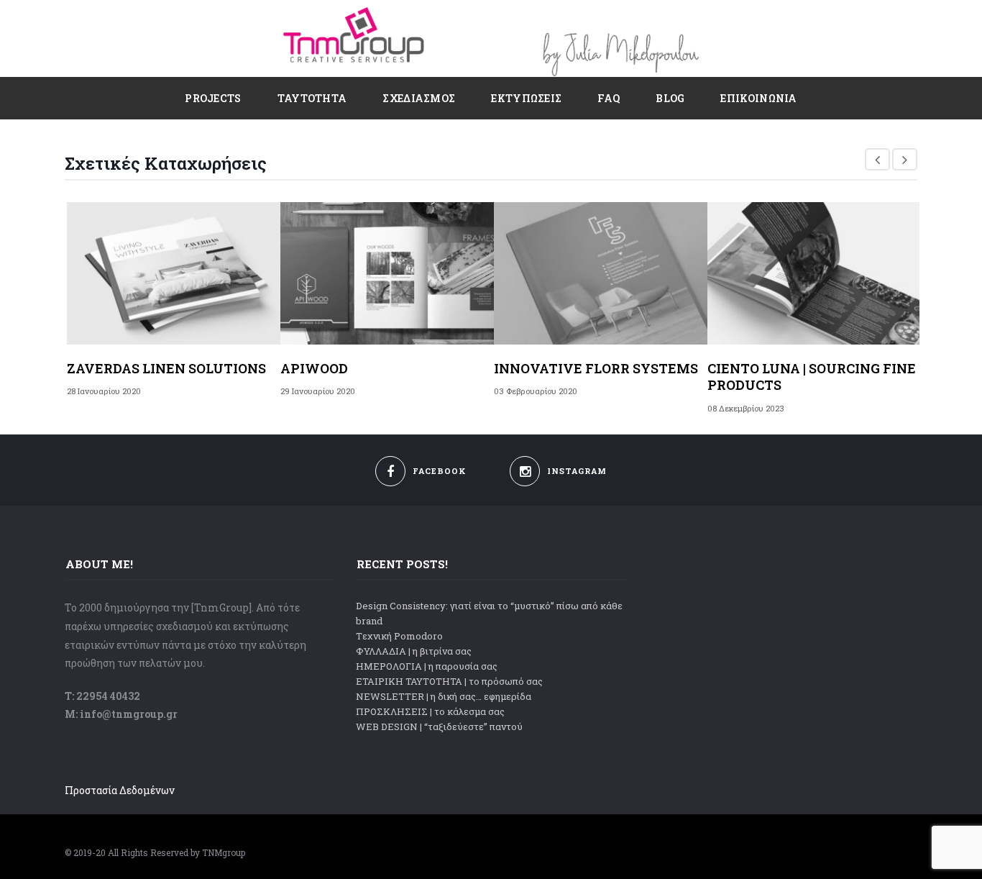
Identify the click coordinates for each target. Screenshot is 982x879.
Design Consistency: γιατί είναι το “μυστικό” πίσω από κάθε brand (489, 613)
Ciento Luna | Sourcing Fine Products (811, 376)
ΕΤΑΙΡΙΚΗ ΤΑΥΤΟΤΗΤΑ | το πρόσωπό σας (449, 681)
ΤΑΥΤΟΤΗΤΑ (312, 98)
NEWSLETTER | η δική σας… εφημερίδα (443, 696)
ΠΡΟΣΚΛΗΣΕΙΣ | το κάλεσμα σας (430, 711)
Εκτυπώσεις (526, 98)
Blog (670, 98)
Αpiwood (314, 368)
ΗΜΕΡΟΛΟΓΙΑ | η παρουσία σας (426, 666)
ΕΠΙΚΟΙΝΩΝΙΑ (758, 98)
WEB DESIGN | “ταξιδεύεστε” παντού (439, 726)
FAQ (608, 98)
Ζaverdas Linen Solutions (166, 368)
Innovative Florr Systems (596, 368)
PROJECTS (213, 98)
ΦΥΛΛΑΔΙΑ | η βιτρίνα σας (414, 651)
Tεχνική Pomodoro (399, 635)
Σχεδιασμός (418, 98)
